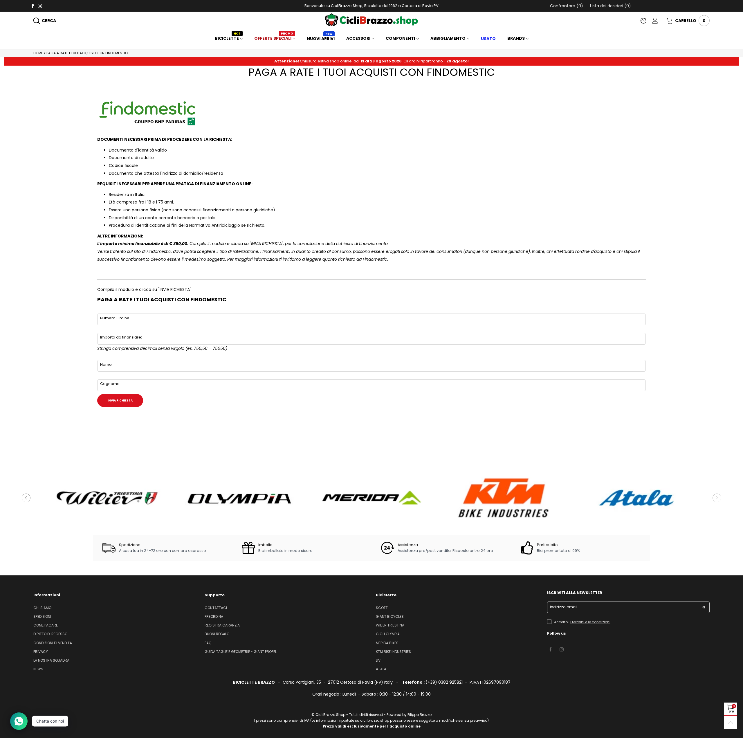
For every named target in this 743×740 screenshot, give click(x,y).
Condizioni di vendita (52, 642)
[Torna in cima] (730, 722)
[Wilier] (106, 497)
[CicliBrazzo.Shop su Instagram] (561, 649)
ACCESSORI (358, 38)
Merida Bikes (387, 642)
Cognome (110, 383)
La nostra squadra (51, 660)
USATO (488, 39)
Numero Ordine (114, 318)
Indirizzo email (563, 607)
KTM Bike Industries (393, 651)
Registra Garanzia (222, 625)
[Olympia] (239, 497)
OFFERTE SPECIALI (273, 38)
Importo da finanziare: (121, 337)
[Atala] (636, 497)
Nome (106, 364)
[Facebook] (32, 6)
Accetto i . (582, 622)
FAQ (208, 642)
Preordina (214, 616)
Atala (381, 669)
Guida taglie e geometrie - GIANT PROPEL (241, 651)
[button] (26, 498)
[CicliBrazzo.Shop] (371, 19)
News (38, 669)
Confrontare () (566, 6)
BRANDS (516, 38)
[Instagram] (40, 6)
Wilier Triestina (390, 625)
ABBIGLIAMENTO (448, 38)
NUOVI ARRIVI (321, 39)
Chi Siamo (42, 607)
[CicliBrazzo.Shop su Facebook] (550, 649)
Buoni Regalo (217, 633)
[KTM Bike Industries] (503, 497)
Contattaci (216, 607)
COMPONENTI (400, 38)
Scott (382, 607)
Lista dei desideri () (610, 6)
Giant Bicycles (390, 616)
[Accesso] (659, 20)
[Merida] (371, 497)
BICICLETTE (228, 38)
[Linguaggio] (646, 20)
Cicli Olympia (388, 633)
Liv (378, 660)
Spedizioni (42, 616)
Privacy (40, 651)
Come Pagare (45, 625)
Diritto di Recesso (50, 633)
